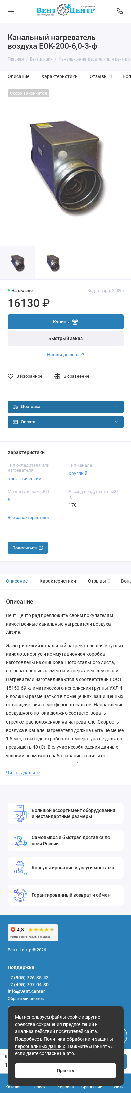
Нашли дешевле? (65, 354)
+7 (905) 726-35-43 (28, 977)
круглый (78, 473)
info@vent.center (26, 991)
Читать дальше (23, 772)
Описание (18, 76)
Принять (65, 1070)
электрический (24, 478)
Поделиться (24, 547)
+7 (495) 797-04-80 (28, 984)
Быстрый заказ (65, 338)
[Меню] (11, 11)
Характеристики (59, 76)
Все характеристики (28, 517)
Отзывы (101, 76)
